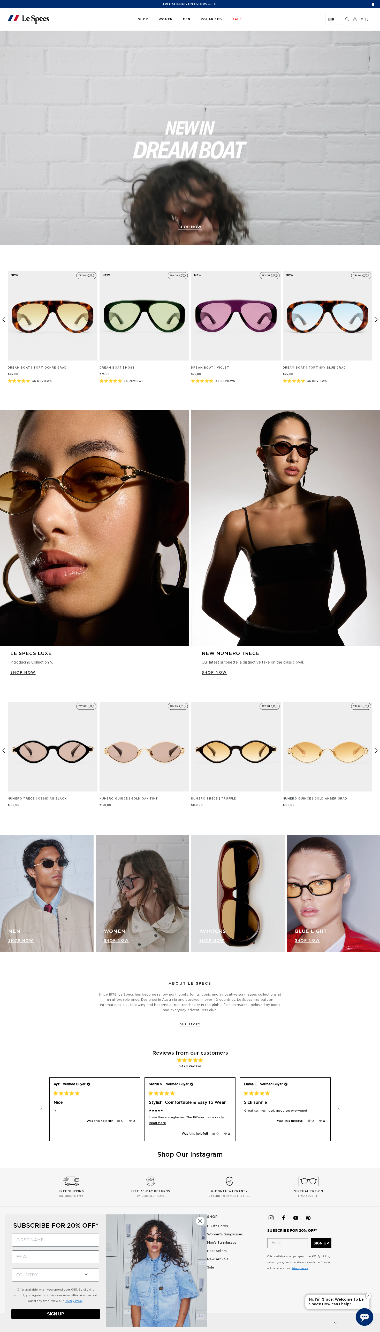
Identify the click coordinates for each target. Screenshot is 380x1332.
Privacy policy (300, 1268)
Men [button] (187, 19)
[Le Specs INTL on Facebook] (283, 1218)
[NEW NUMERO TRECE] (285, 528)
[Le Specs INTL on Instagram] (271, 1218)
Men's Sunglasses (222, 1242)
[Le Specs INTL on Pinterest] (308, 1218)
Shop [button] (143, 19)
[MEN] (47, 893)
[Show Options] (86, 1274)
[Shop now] (190, 138)
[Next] (376, 319)
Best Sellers (217, 1251)
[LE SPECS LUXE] (94, 528)
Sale (210, 1267)
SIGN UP (321, 1243)
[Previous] (4, 319)
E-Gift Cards (217, 1226)
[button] (347, 19)
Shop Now (21, 940)
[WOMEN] (142, 893)
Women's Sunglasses (225, 1234)
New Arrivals (217, 1259)
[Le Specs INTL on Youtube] (296, 1218)
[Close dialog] (200, 1221)
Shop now (190, 227)
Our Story (189, 1024)
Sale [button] (237, 19)
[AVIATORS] (238, 893)
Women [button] (166, 19)
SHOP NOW (23, 672)
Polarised (211, 19)
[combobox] (45, 1275)
